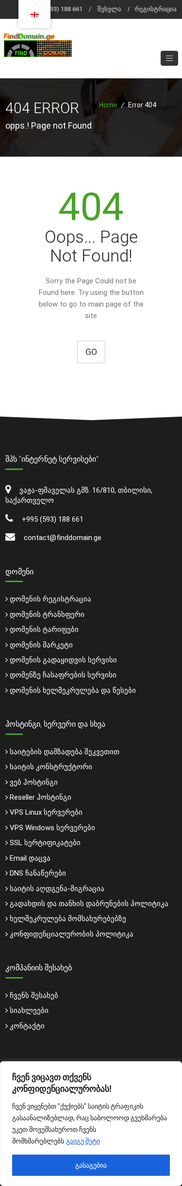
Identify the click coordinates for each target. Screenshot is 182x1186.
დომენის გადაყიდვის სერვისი (63, 660)
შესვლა (109, 9)
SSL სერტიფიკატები (45, 842)
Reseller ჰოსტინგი (40, 797)
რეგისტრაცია (156, 9)
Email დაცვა (30, 858)
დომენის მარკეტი (41, 645)
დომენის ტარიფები (44, 629)
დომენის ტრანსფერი (47, 614)
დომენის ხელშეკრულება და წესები (73, 690)
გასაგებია (91, 1165)
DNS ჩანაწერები (38, 873)
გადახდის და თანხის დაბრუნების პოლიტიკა (89, 903)
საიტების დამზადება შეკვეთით (64, 751)
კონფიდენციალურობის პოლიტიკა (71, 934)
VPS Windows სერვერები (52, 827)
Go (91, 352)
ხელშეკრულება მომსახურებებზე (68, 918)
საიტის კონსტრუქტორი (51, 766)
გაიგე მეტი (83, 1141)
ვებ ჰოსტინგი (34, 782)
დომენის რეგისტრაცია (50, 599)
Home (108, 105)
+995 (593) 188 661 (56, 9)
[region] (91, 1123)
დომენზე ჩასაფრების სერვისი (63, 675)
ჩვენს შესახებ (34, 995)
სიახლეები (29, 1010)
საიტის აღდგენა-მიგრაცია (57, 888)
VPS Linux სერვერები (46, 812)
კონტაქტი (27, 1026)
